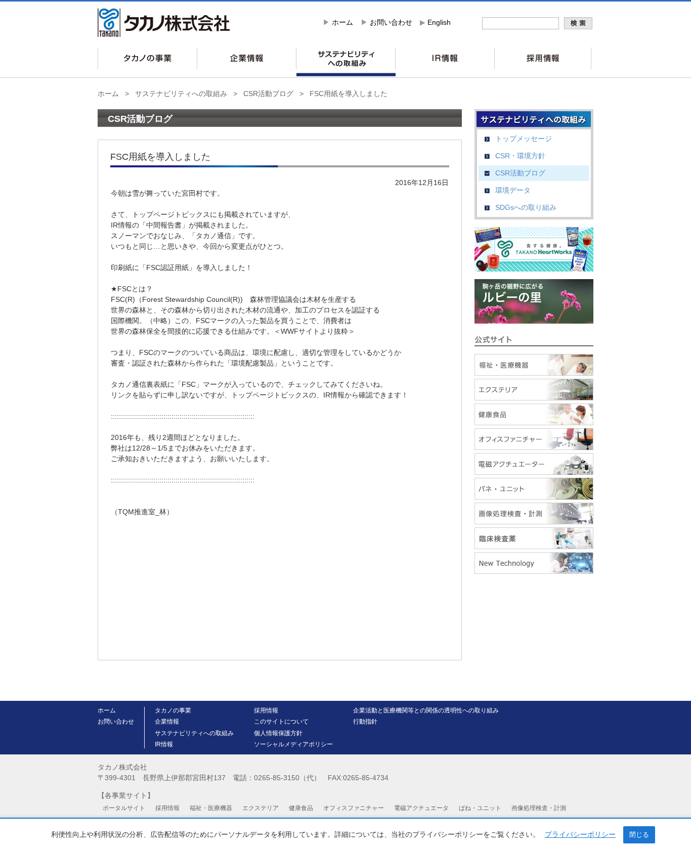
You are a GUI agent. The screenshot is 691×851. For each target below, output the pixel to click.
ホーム (342, 22)
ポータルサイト (124, 808)
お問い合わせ (391, 22)
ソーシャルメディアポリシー (293, 744)
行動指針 (365, 721)
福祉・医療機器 (211, 808)
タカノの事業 (173, 710)
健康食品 (301, 808)
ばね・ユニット (480, 808)
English (439, 22)
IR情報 (164, 744)
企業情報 (167, 721)
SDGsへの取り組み (525, 207)
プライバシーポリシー (580, 834)
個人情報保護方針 (278, 733)
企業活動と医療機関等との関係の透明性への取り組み (426, 710)
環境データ (513, 190)
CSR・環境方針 (520, 156)
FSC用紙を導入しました (348, 93)
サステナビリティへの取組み (181, 93)
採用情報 (266, 710)
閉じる (639, 834)
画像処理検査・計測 (538, 808)
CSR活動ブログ (268, 93)
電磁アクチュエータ (421, 808)
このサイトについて (281, 721)
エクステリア (260, 808)
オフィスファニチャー (353, 808)
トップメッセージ (523, 139)
